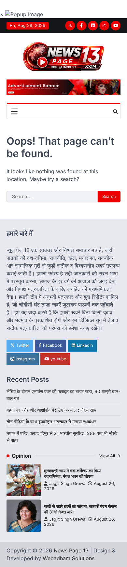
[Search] (115, 111)
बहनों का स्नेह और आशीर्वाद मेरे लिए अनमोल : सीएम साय (51, 410)
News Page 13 (71, 550)
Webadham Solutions (68, 558)
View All (107, 455)
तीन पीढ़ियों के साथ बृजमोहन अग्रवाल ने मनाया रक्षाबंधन (51, 421)
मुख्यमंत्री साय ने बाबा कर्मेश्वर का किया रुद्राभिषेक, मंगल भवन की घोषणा (72, 473)
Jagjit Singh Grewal (67, 483)
